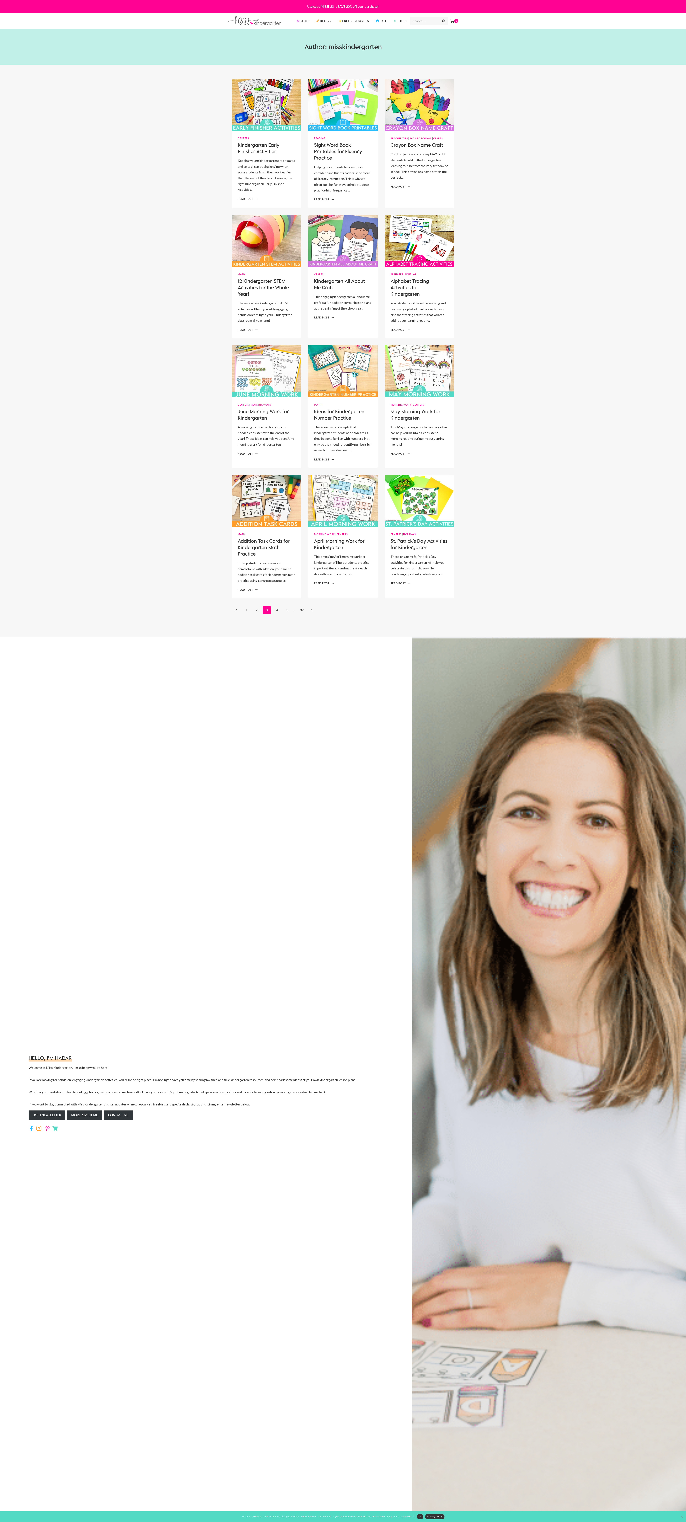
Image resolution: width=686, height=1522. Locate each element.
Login (402, 21)
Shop (304, 21)
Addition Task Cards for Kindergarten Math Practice (264, 547)
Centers (243, 138)
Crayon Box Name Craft (417, 145)
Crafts (438, 138)
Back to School (420, 138)
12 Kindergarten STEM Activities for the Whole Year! (263, 287)
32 (302, 610)
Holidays (409, 534)
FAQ (383, 21)
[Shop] (55, 1128)
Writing (410, 274)
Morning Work (260, 404)
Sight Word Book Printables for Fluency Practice (338, 151)
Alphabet (397, 274)
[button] (47, 1115)
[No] (681, 1516)
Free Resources (355, 21)
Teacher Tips (399, 138)
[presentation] (266, 105)
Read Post (248, 198)
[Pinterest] (46, 1128)
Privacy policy (435, 1516)
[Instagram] (39, 1128)
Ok (420, 1516)
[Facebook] (31, 1128)
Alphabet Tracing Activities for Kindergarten (410, 287)
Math (241, 274)
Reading (319, 138)
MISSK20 (327, 6)
